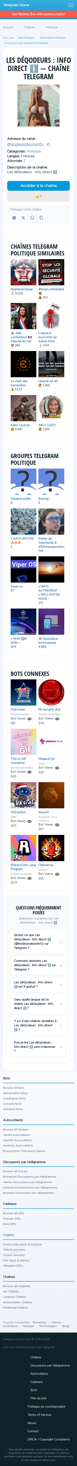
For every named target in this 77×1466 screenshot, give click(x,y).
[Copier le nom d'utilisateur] (48, 144)
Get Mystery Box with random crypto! (38, 14)
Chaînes (35, 1357)
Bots (33, 1390)
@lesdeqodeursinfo (25, 144)
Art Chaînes (11, 1292)
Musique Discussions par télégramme (28, 1193)
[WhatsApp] (32, 217)
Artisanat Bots (13, 1109)
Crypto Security (14, 1255)
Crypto (8, 1235)
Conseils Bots (12, 1104)
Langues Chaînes (14, 1297)
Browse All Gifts (13, 1213)
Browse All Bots (13, 1088)
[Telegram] (14, 217)
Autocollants (39, 1374)
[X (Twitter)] (23, 217)
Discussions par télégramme (50, 1365)
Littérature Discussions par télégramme (30, 1188)
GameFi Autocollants (17, 1140)
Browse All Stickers (16, 1130)
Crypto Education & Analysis (22, 1245)
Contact (33, 1431)
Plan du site (38, 1398)
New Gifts (9, 1224)
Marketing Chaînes (15, 1308)
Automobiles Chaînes (17, 1302)
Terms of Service (39, 1415)
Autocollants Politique (53, 38)
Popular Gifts (12, 1219)
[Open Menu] (70, 5)
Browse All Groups (15, 1171)
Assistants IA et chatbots (47, 819)
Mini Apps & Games (16, 1260)
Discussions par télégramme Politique (26, 43)
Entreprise (40, 1322)
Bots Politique (26, 38)
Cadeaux (36, 1382)
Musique (28, 1326)
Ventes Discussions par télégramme (27, 1182)
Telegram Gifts (13, 1266)
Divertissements (20, 714)
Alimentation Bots (15, 1093)
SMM (13, 817)
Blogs (66, 1326)
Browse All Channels (16, 1286)
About (32, 1423)
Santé (41, 763)
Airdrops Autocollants (18, 1146)
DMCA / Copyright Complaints (49, 1439)
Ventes (56, 1322)
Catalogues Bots (14, 1099)
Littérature (10, 1326)
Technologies (48, 1326)
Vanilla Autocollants (16, 1135)
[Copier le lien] (41, 217)
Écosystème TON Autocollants (24, 1151)
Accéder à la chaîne (38, 185)
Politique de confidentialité (46, 1407)
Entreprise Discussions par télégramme (29, 1177)
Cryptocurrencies (21, 874)
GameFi (43, 870)
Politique (34, 151)
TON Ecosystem (14, 1250)
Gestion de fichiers (49, 714)
